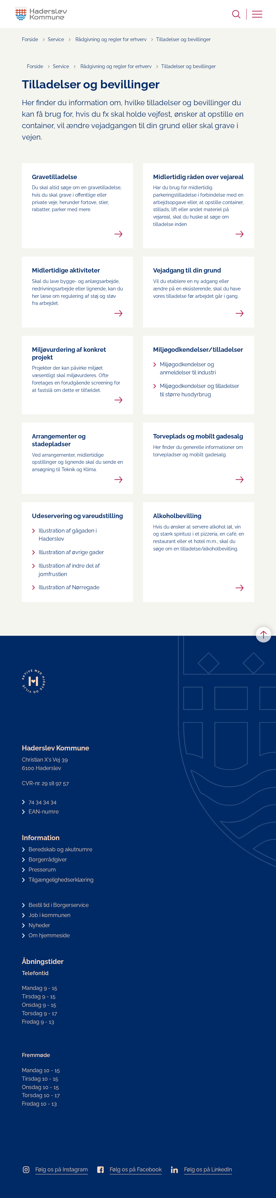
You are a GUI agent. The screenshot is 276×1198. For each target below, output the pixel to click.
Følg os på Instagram (61, 1169)
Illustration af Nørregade (69, 587)
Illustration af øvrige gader (71, 552)
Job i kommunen (49, 915)
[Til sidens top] (263, 634)
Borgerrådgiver (48, 859)
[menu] (257, 14)
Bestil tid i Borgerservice (59, 905)
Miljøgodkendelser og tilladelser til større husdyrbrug (199, 390)
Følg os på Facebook (136, 1169)
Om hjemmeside (49, 935)
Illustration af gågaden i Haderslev (68, 534)
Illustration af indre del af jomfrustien (69, 570)
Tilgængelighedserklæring (61, 880)
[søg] (236, 14)
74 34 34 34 (43, 802)
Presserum (42, 869)
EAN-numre (44, 811)
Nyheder (39, 925)
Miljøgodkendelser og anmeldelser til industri (188, 368)
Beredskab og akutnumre (60, 849)
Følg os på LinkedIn (208, 1169)
